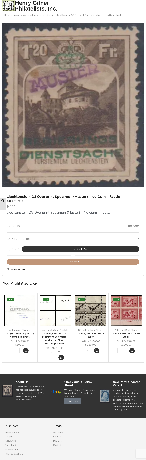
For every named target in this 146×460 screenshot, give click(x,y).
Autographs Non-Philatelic (55, 330)
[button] (26, 350)
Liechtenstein (48, 15)
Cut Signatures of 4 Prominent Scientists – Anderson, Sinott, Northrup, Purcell (55, 338)
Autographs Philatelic (20, 330)
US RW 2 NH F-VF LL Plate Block (126, 335)
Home (7, 15)
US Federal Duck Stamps (90, 330)
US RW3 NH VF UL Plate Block (90, 335)
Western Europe (31, 15)
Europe (16, 15)
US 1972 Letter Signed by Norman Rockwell (20, 335)
